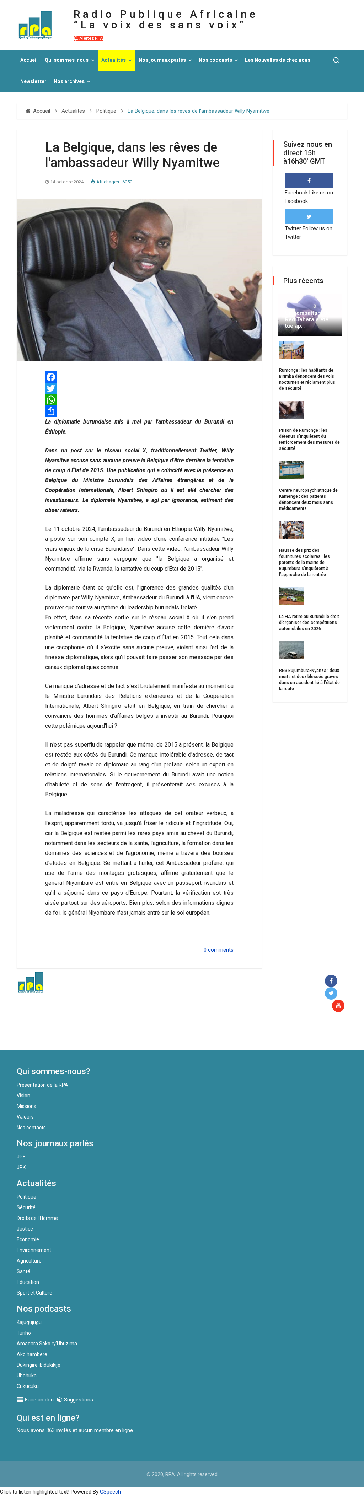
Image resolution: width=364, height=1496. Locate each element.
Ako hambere (32, 1354)
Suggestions (78, 1400)
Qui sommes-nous (67, 60)
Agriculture (29, 1261)
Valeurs (25, 1117)
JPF (21, 1156)
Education (28, 1282)
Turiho (24, 1333)
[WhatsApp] (139, 399)
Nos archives (69, 81)
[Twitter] (139, 388)
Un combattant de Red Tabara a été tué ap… (307, 319)
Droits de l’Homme (37, 1218)
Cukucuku (28, 1386)
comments (221, 950)
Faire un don (130, 1035)
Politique (26, 1197)
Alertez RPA (90, 38)
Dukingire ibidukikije (38, 1365)
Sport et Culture (34, 1293)
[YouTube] (339, 1006)
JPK (21, 1167)
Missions (26, 1106)
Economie (28, 1239)
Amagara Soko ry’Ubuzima (47, 1343)
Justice (25, 1229)
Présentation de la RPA (42, 1085)
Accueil (29, 60)
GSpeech (110, 1492)
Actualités (113, 60)
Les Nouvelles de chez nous (277, 60)
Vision (23, 1095)
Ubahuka (27, 1375)
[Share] (139, 411)
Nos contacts (31, 1127)
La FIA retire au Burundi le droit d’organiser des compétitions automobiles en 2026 (309, 622)
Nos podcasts (215, 60)
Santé (23, 1271)
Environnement (34, 1250)
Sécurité (26, 1207)
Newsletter (33, 81)
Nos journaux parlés (162, 60)
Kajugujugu (29, 1322)
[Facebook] (139, 377)
